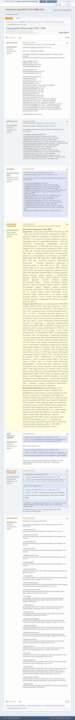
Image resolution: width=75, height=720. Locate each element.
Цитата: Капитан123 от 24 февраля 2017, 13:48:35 (39, 172)
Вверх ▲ (69, 718)
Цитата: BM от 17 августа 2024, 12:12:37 (36, 474)
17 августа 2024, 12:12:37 (28, 433)
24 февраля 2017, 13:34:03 (28, 42)
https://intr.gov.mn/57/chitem (31, 524)
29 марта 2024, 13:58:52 (28, 169)
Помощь (53, 718)
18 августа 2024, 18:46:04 (28, 518)
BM (9, 434)
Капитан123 (12, 43)
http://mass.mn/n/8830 (37, 51)
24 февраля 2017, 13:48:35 (28, 121)
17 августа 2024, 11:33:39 (28, 224)
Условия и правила (61, 718)
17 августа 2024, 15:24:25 (28, 470)
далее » (66, 32)
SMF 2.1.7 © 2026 (8, 718)
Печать (67, 37)
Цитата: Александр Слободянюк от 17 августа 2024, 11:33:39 (42, 437)
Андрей (11, 169)
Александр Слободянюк (11, 225)
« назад (60, 32)
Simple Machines (16, 718)
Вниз (6, 37)
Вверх (7, 701)
